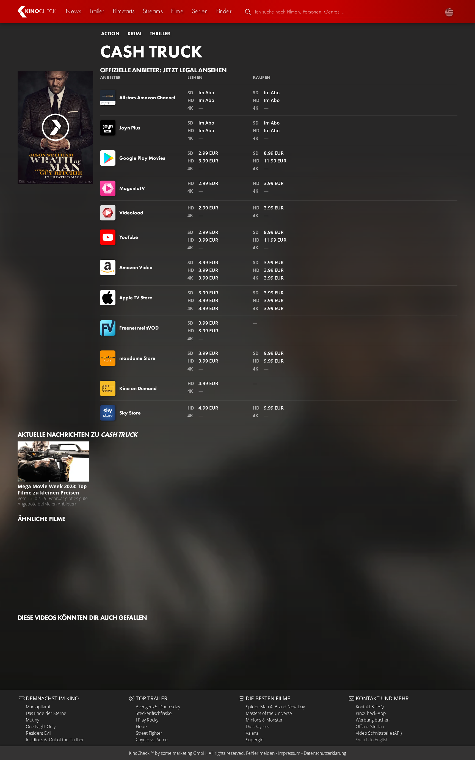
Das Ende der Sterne (46, 713)
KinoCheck (139, 753)
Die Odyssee (258, 726)
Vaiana (252, 733)
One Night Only (41, 726)
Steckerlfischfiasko (154, 713)
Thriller (160, 33)
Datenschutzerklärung (325, 753)
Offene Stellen (370, 726)
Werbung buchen (373, 720)
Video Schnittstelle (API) (379, 733)
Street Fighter (149, 733)
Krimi (135, 33)
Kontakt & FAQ (370, 706)
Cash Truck (151, 51)
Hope (141, 726)
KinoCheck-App (371, 713)
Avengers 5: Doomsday (158, 706)
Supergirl (255, 739)
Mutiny (32, 720)
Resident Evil (38, 733)
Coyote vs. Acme (152, 739)
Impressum (289, 753)
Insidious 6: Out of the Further (55, 739)
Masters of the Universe (269, 713)
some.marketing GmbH (183, 753)
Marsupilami (38, 706)
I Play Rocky (147, 720)
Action (110, 33)
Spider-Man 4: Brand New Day (275, 706)
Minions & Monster (264, 720)
